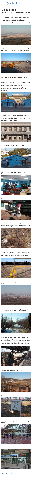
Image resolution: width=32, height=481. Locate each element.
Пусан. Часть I (26, 474)
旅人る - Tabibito (11, 3)
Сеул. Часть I (5, 473)
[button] (3, 185)
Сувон (19, 474)
